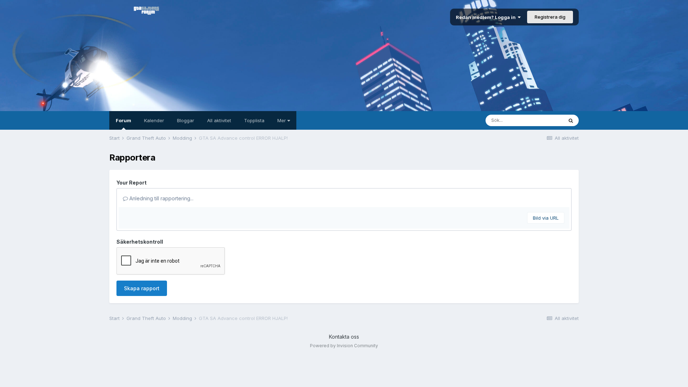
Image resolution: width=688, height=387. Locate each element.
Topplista (254, 120)
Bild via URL (546, 218)
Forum (123, 120)
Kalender (154, 120)
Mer (282, 120)
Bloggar (185, 120)
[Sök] (571, 120)
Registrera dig (550, 17)
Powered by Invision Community (344, 345)
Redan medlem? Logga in (487, 17)
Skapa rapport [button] (141, 288)
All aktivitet (219, 120)
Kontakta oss (344, 337)
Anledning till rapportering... (161, 198)
